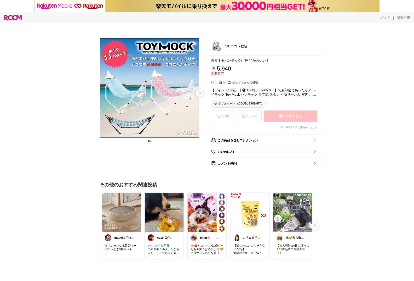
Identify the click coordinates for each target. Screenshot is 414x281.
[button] (216, 46)
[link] (121, 212)
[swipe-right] (199, 93)
